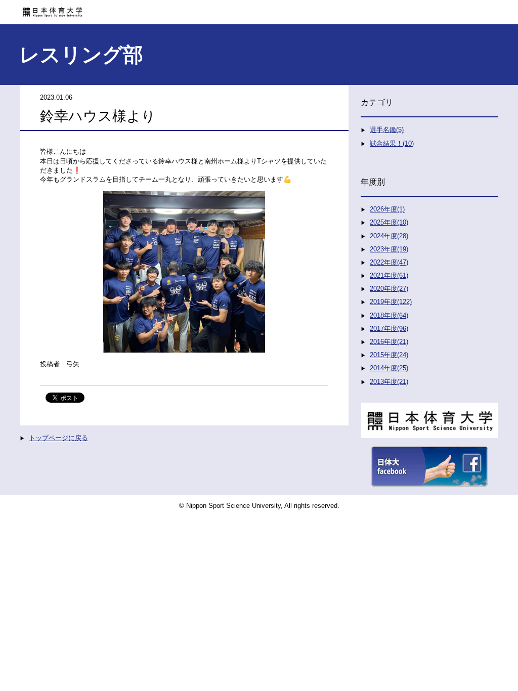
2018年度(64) (389, 315)
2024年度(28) (389, 236)
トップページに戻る (58, 438)
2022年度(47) (389, 262)
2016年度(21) (389, 342)
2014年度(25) (389, 368)
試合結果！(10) (392, 143)
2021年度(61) (389, 275)
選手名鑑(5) (387, 130)
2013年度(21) (389, 381)
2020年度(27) (389, 288)
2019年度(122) (391, 302)
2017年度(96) (389, 328)
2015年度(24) (389, 355)
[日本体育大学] (259, 8)
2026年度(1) (387, 209)
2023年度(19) (389, 249)
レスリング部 (81, 55)
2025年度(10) (389, 222)
